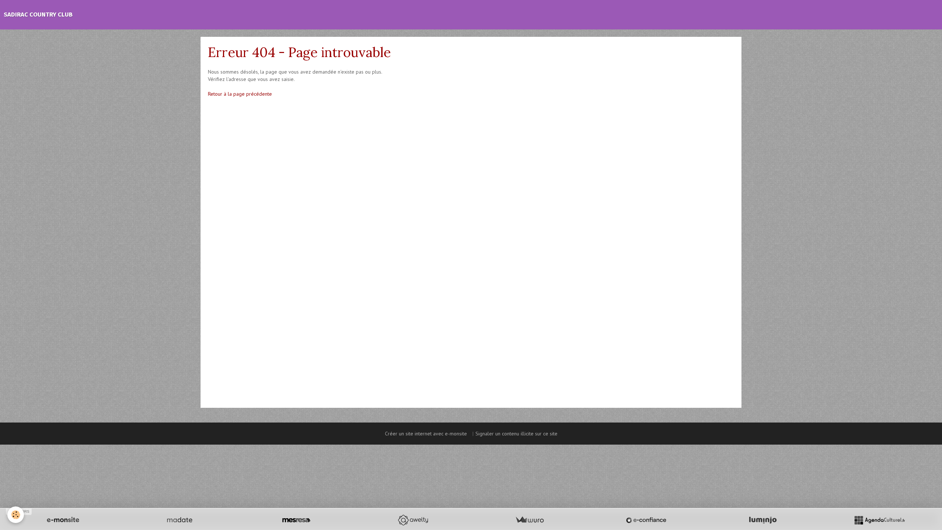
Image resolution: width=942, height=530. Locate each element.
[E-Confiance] (646, 520)
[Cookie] (15, 514)
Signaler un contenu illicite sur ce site (516, 433)
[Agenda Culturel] (879, 520)
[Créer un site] (63, 520)
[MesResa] (296, 520)
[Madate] (179, 520)
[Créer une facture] (529, 520)
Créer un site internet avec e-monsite (426, 433)
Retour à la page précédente (240, 94)
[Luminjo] (762, 520)
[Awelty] (412, 520)
